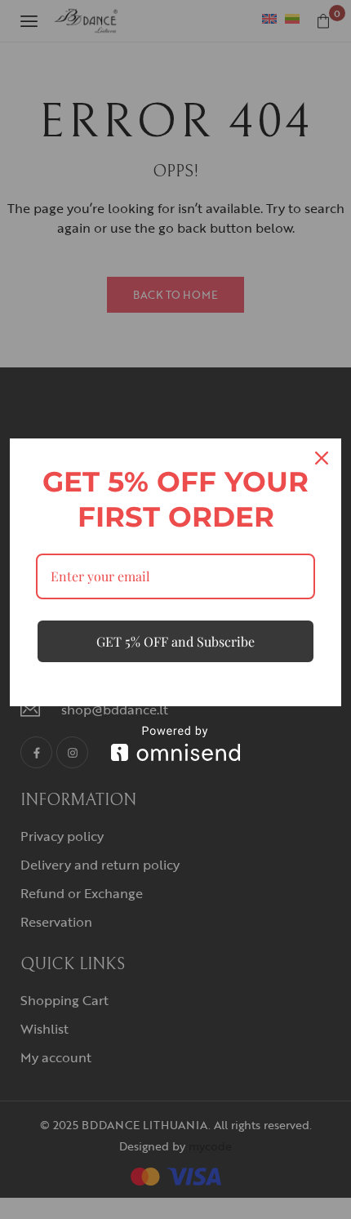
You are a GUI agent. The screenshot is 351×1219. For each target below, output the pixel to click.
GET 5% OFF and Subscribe (175, 641)
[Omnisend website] (175, 743)
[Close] (321, 458)
